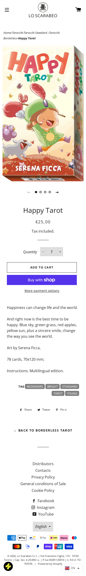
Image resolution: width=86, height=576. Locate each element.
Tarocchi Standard (36, 33)
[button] (72, 568)
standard (69, 386)
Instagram (45, 507)
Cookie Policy (43, 490)
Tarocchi (17, 33)
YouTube (45, 514)
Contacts (43, 470)
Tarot (58, 393)
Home (7, 33)
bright (52, 386)
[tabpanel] (43, 113)
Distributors (43, 463)
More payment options (42, 290)
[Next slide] (57, 192)
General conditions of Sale (43, 483)
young (72, 393)
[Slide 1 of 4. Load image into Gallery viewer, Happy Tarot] (36, 192)
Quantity (30, 251)
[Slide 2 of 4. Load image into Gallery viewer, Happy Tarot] (41, 192)
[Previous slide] (29, 192)
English (41, 526)
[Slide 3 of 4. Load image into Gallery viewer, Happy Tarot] (45, 192)
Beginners (35, 386)
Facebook (45, 500)
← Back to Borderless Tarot (43, 430)
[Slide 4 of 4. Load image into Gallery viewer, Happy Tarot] (50, 192)
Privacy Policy (43, 477)
